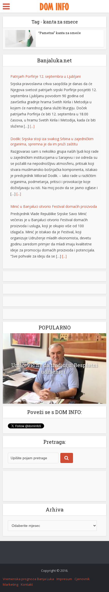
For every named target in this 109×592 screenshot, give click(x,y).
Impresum (64, 579)
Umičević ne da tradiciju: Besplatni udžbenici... (54, 368)
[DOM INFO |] (54, 6)
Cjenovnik (82, 579)
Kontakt (27, 584)
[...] (32, 126)
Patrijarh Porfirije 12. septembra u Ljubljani (45, 76)
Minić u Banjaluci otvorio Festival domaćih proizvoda (53, 206)
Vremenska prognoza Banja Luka (28, 579)
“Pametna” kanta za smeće (59, 33)
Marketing (10, 584)
